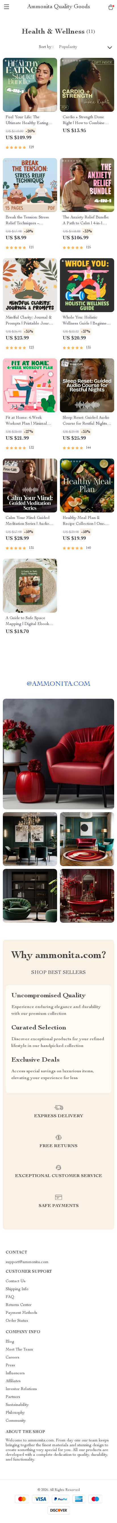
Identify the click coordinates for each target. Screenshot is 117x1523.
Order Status (17, 1321)
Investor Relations (21, 1389)
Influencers (15, 1373)
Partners (13, 1397)
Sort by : (46, 47)
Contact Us (16, 1281)
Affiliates (13, 1381)
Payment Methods (21, 1313)
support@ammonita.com (27, 1262)
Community (16, 1421)
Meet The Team (19, 1350)
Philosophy (15, 1413)
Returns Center (19, 1305)
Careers (12, 1358)
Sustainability (17, 1405)
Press (10, 1366)
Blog (10, 1342)
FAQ (10, 1297)
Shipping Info (17, 1289)
